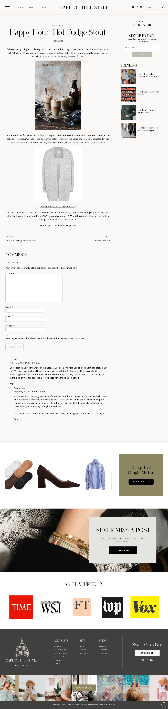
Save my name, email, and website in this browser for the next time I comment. (45, 338)
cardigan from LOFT (62, 216)
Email (9, 316)
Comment (11, 273)
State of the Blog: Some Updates (21, 240)
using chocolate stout (84, 138)
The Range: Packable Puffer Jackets (147, 111)
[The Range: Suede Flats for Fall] (128, 94)
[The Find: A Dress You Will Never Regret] (128, 130)
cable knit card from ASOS (33, 216)
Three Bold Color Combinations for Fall (147, 75)
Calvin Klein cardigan (91, 216)
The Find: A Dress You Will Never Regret (148, 129)
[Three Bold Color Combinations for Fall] (128, 76)
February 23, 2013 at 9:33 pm (29, 391)
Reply (13, 383)
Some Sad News (102, 240)
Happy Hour (57, 25)
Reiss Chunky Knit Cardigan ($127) (58, 206)
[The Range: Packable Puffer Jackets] (128, 112)
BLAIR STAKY (110, 704)
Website (9, 325)
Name (9, 307)
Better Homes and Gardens (81, 135)
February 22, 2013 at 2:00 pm (25, 362)
